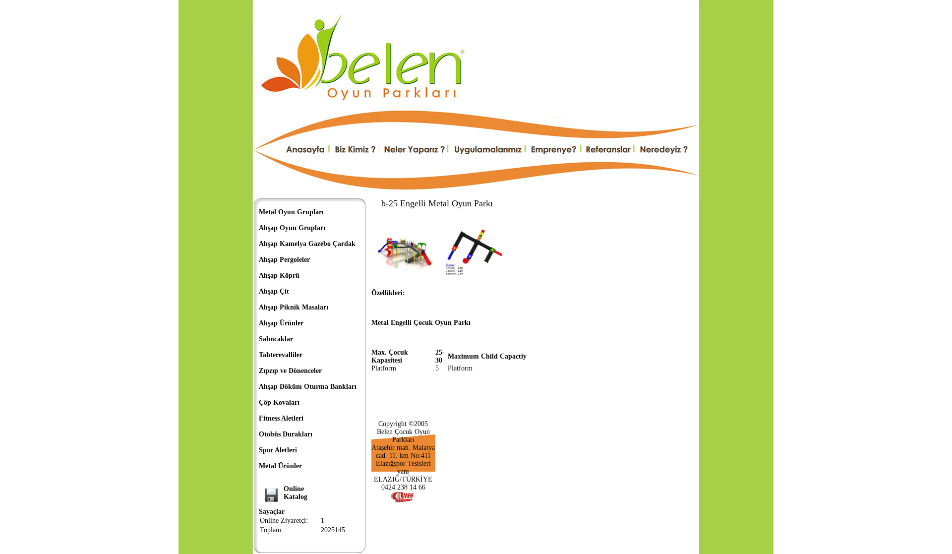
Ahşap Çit (274, 291)
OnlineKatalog (295, 492)
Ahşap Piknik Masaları (293, 307)
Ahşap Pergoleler (284, 259)
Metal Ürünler (280, 466)
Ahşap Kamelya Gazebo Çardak (307, 243)
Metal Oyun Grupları (291, 212)
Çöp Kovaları (279, 402)
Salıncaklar (276, 339)
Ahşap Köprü (279, 275)
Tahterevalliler (280, 355)
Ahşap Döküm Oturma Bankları (308, 386)
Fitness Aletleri (281, 418)
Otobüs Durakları (285, 434)
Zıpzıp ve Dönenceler (290, 370)
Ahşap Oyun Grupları (292, 228)
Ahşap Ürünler (281, 323)
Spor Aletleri (278, 450)
